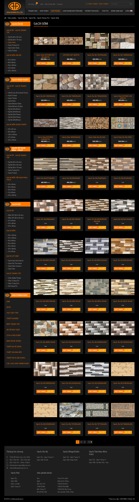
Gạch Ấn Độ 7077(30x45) (97, 424)
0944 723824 (93, 4)
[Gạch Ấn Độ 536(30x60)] (71, 164)
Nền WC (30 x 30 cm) (15, 215)
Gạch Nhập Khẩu (20, 80)
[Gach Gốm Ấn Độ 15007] (123, 123)
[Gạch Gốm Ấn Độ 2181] (97, 123)
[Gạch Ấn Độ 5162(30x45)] (71, 369)
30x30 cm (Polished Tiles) (18, 93)
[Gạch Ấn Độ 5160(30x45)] (97, 369)
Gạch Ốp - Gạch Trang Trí (39, 18)
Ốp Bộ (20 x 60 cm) (15, 162)
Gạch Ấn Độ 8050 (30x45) (45, 301)
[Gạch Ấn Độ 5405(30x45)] (97, 328)
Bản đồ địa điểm (50, 4)
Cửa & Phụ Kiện (14, 335)
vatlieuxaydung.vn (17, 499)
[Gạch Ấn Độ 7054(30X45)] (97, 82)
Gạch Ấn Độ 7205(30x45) (45, 96)
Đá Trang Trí (13, 286)
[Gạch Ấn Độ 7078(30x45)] (71, 410)
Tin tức (105, 11)
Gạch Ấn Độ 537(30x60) (45, 178)
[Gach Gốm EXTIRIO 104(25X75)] (45, 123)
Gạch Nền (11, 230)
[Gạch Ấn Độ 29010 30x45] (123, 287)
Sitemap (60, 4)
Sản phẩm (55, 11)
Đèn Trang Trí (13, 324)
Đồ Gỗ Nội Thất (13, 330)
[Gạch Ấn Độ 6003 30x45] (71, 287)
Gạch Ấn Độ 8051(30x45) (122, 260)
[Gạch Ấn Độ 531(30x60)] (123, 164)
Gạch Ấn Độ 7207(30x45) (97, 55)
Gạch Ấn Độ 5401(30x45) (71, 342)
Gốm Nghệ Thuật (14, 278)
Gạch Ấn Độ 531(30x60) (123, 178)
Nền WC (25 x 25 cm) (15, 218)
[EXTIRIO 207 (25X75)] (71, 41)
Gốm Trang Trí (13, 281)
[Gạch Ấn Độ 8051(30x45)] (123, 246)
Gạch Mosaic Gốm (15, 104)
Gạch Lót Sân (13, 256)
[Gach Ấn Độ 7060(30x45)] (71, 82)
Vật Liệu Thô (12, 313)
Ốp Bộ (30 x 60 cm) (15, 37)
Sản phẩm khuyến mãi (73, 11)
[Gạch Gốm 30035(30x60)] (71, 123)
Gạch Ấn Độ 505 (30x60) (71, 219)
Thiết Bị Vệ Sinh (14, 346)
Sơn (8, 301)
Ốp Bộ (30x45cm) (14, 109)
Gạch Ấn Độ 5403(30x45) (122, 342)
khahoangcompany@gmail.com (20, 465)
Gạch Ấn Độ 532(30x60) (97, 178)
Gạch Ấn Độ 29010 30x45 (122, 301)
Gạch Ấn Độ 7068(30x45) (122, 424)
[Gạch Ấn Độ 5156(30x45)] (123, 369)
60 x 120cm (12, 65)
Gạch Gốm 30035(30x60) (71, 137)
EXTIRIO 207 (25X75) (71, 55)
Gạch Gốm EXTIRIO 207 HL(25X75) (45, 56)
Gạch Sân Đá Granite (15, 261)
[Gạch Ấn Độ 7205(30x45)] (45, 82)
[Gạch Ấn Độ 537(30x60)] (45, 164)
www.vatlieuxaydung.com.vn (19, 468)
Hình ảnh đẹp (117, 11)
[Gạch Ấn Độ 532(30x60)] (97, 164)
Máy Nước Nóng (14, 341)
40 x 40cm (12, 249)
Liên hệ (128, 11)
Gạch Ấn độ (22, 18)
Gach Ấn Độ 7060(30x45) (71, 96)
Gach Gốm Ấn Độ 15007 (123, 137)
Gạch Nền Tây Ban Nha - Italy (17, 178)
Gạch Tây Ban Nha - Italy (18, 149)
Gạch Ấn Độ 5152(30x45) (45, 424)
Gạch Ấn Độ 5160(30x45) (97, 383)
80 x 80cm (12, 62)
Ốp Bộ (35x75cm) (14, 117)
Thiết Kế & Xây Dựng (16, 358)
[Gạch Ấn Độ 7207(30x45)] (97, 41)
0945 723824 (103, 4)
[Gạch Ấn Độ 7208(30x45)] (123, 41)
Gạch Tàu (11, 269)
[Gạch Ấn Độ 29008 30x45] (45, 328)
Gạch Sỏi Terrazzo (15, 263)
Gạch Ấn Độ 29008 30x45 (45, 342)
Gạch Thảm (12, 98)
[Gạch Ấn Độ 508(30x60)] (45, 205)
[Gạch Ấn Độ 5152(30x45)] (45, 410)
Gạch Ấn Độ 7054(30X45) (97, 96)
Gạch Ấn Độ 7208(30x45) (122, 55)
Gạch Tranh (12, 50)
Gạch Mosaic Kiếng (15, 106)
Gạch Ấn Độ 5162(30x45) (71, 383)
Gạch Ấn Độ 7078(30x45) (71, 424)
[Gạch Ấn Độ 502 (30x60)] (123, 205)
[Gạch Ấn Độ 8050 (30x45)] (45, 287)
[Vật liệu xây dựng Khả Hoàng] (14, 7)
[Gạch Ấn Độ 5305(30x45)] (45, 369)
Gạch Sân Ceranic (14, 266)
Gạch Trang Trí (13, 45)
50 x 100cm (12, 238)
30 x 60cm (12, 220)
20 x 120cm (12, 71)
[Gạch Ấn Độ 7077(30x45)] (97, 410)
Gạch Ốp (10, 210)
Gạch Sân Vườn (13, 48)
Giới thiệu (44, 11)
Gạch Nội (16, 204)
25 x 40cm (12, 226)
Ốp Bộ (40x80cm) (14, 120)
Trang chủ (32, 11)
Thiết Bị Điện (12, 318)
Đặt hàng (41, 63)
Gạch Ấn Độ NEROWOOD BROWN (97, 220)
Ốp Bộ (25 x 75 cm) (15, 40)
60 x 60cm (12, 60)
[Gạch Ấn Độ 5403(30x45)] (123, 328)
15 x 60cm (12, 68)
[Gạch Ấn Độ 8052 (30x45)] (97, 246)
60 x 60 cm (12, 129)
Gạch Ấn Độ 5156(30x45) (122, 383)
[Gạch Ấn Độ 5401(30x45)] (71, 328)
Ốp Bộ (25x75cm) (14, 114)
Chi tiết (51, 63)
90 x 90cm (12, 190)
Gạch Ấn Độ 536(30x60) (71, 178)
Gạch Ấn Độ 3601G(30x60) (71, 260)
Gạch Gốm (55, 18)
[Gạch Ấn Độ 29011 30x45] (97, 287)
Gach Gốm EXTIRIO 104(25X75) (45, 138)
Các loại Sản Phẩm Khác (18, 363)
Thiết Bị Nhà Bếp (14, 352)
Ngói (9, 307)
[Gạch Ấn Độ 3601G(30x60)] (71, 246)
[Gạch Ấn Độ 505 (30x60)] (71, 205)
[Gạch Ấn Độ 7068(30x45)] (123, 410)
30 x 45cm (12, 223)
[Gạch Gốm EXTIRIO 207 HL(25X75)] (45, 41)
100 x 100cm (12, 134)
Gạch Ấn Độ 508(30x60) (45, 219)
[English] (131, 11)
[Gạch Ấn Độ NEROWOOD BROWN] (97, 205)
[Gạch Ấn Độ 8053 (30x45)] (45, 246)
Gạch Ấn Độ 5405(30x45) (97, 342)
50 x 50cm (12, 246)
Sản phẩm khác (19, 295)
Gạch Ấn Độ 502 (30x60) (123, 219)
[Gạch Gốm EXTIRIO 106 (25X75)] (123, 82)
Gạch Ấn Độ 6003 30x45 (71, 301)
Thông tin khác (92, 11)
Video (41, 4)
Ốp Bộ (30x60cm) (14, 112)
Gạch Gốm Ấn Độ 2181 (97, 137)
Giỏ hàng (32, 4)
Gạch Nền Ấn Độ (14, 55)
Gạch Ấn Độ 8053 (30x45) (45, 260)
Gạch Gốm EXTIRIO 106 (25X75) (123, 97)
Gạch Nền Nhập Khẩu (16, 124)
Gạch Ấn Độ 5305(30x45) (45, 383)
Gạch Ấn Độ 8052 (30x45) (97, 260)
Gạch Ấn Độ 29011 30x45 (97, 301)
